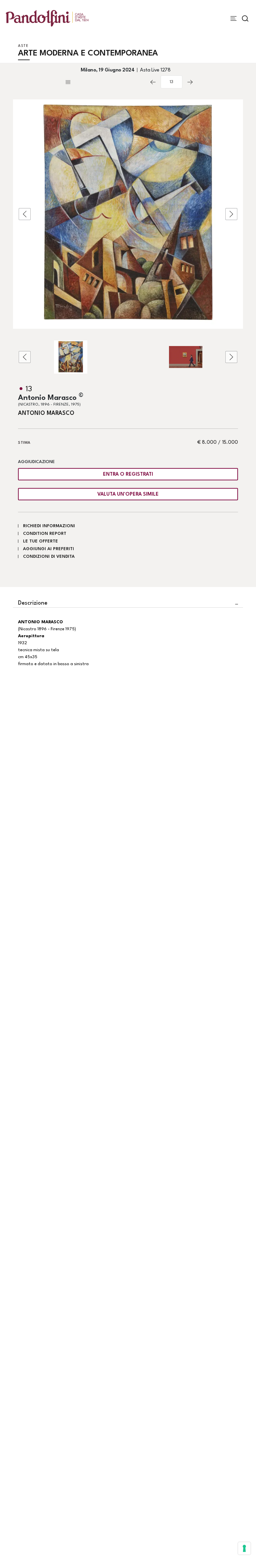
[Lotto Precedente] (153, 82)
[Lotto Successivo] (190, 82)
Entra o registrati (128, 474)
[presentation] (25, 214)
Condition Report (44, 534)
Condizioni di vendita (49, 556)
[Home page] (47, 18)
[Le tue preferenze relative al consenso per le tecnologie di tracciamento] (244, 1548)
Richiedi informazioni (49, 526)
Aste (23, 46)
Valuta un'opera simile (128, 494)
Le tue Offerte (40, 541)
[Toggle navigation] (233, 18)
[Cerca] (245, 18)
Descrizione (32, 603)
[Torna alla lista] (105, 82)
